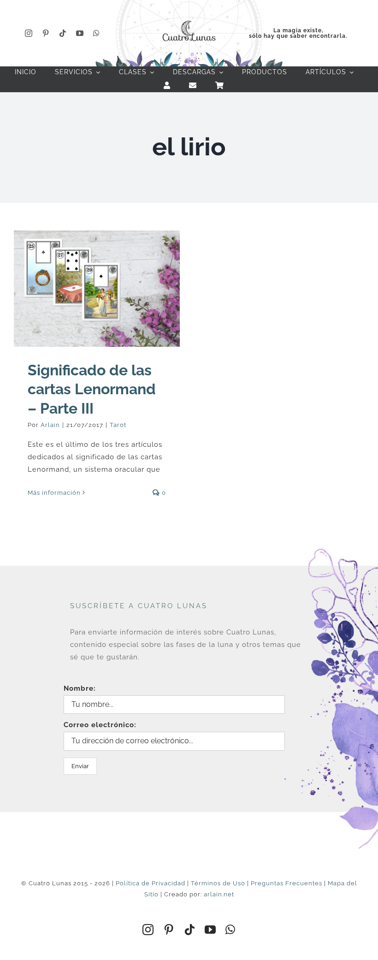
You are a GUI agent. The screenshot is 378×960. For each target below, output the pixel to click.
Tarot (118, 424)
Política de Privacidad (150, 883)
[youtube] (80, 33)
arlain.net (219, 894)
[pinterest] (46, 33)
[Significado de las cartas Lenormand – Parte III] (97, 289)
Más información (54, 492)
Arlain (50, 424)
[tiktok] (63, 33)
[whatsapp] (96, 33)
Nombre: (80, 688)
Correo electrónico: (100, 725)
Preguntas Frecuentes (286, 883)
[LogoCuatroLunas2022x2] (189, 19)
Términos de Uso (218, 883)
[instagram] (29, 33)
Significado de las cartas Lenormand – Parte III (92, 389)
